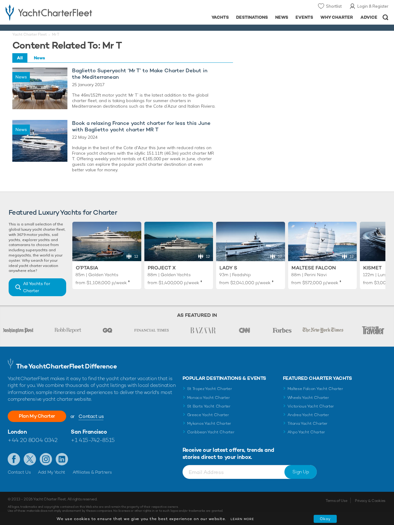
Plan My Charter (37, 416)
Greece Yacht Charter (208, 414)
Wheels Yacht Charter (308, 397)
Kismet (372, 267)
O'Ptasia (87, 267)
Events (304, 17)
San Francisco (89, 431)
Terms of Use (336, 500)
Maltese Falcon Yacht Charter (315, 388)
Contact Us (19, 472)
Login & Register (372, 6)
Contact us (90, 416)
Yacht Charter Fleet (29, 34)
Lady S (228, 267)
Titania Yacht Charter (307, 423)
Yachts (220, 17)
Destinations (252, 17)
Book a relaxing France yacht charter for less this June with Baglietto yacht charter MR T (141, 126)
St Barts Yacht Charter (209, 406)
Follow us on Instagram (46, 459)
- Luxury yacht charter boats (61, 12)
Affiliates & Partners (92, 472)
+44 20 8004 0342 (33, 439)
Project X (162, 267)
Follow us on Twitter (30, 459)
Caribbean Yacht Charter (211, 432)
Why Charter (336, 17)
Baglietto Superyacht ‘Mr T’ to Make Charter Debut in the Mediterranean (139, 73)
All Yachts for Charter (36, 287)
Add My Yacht (51, 472)
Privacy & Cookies (370, 500)
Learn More (242, 519)
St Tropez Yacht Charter (209, 388)
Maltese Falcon (313, 267)
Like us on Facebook (14, 459)
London (17, 431)
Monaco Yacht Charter (208, 397)
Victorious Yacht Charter (310, 406)
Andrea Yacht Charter (308, 414)
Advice (368, 17)
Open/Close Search (385, 17)
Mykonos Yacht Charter (209, 423)
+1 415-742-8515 (93, 439)
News (281, 17)
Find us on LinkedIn (62, 459)
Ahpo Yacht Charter (306, 432)
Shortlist (334, 6)
